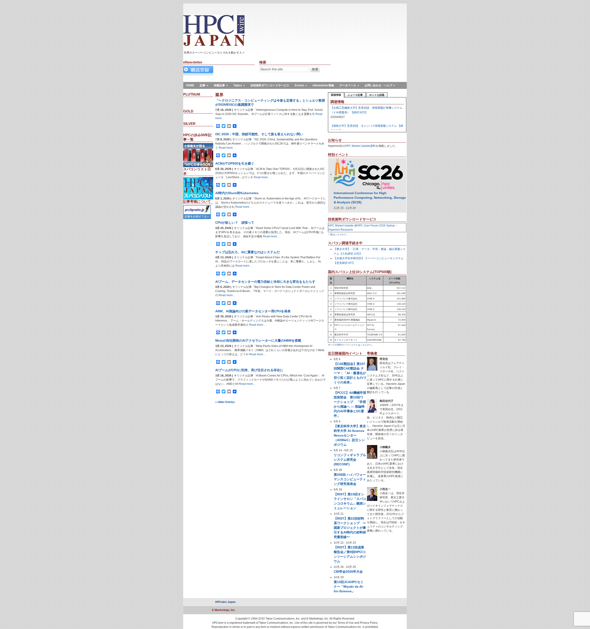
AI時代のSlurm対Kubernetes (237, 193)
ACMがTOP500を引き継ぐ (234, 163)
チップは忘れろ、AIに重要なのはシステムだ (247, 252)
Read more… (227, 147)
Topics (238, 85)
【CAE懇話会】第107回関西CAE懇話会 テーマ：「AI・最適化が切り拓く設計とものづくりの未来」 (350, 373)
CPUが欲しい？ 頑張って (234, 222)
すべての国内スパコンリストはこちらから (350, 344)
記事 (203, 85)
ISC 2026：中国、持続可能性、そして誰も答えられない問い (259, 134)
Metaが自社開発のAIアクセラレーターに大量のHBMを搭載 (258, 340)
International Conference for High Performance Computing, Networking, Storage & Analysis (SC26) (370, 197)
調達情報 (336, 94)
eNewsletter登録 (323, 85)
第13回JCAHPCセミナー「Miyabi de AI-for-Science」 (349, 586)
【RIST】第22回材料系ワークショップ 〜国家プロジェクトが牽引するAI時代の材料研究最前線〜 (350, 528)
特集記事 (220, 85)
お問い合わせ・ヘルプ (379, 85)
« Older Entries (225, 402)
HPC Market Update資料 (360, 145)
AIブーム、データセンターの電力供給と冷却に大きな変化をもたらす (265, 281)
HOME (190, 85)
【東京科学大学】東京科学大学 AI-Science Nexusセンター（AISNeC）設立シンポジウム (350, 435)
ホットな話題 (376, 94)
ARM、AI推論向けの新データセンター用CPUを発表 (253, 311)
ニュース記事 (355, 94)
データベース (348, 85)
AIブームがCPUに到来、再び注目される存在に (249, 370)
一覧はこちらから (337, 234)
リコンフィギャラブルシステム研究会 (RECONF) (350, 459)
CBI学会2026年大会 (348, 571)
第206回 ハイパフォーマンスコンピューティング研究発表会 (350, 479)
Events (300, 85)
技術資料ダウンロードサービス (270, 85)
